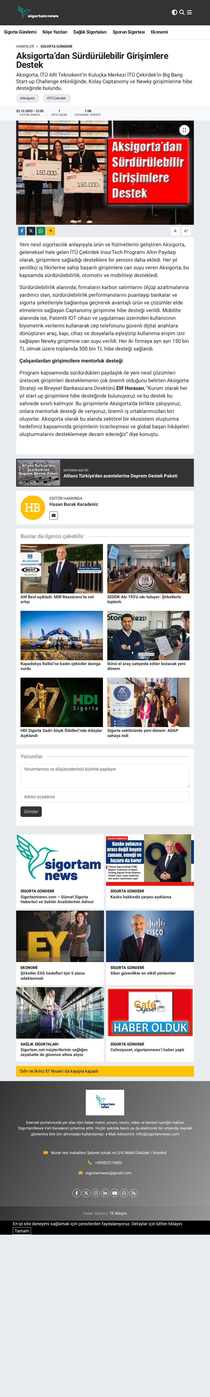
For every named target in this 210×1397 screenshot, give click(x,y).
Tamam (22, 1230)
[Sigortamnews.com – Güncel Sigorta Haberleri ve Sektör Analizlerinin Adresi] (60, 860)
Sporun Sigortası (129, 32)
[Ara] (182, 12)
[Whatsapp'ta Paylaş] (40, 231)
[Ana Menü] (189, 12)
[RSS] (133, 1193)
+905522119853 (108, 1162)
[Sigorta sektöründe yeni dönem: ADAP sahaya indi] (148, 702)
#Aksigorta (27, 98)
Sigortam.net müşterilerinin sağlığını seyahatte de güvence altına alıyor (54, 1052)
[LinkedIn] (105, 1193)
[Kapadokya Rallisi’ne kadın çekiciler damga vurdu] (61, 635)
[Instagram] (95, 1193)
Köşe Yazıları (55, 32)
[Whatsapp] (124, 1193)
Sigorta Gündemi (20, 32)
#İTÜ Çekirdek (56, 98)
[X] (86, 1193)
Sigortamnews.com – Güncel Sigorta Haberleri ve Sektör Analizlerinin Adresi (56, 899)
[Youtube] (114, 1193)
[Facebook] (76, 1193)
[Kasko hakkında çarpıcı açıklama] (150, 860)
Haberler (25, 46)
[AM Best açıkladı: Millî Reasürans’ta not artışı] (61, 568)
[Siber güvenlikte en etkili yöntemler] (150, 936)
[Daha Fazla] (50, 231)
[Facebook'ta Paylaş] (21, 231)
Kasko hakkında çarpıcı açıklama (140, 896)
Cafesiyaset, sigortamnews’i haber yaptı (147, 1049)
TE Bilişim (118, 1213)
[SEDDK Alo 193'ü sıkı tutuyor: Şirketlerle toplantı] (148, 568)
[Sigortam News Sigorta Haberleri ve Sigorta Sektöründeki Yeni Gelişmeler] (38, 12)
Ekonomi (159, 32)
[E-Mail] (53, 515)
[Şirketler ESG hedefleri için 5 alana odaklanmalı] (60, 936)
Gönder (31, 811)
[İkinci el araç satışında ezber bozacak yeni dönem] (148, 635)
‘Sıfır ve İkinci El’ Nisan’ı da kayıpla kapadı (58, 1071)
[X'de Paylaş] (31, 231)
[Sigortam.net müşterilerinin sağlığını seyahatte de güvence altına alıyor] (60, 1013)
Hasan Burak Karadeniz (73, 504)
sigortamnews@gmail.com (108, 1173)
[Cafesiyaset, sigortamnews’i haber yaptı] (150, 1013)
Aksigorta (173, 244)
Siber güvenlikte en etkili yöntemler (143, 973)
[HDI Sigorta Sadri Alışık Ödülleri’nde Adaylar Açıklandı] (61, 702)
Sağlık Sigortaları (90, 32)
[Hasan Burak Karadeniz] (32, 507)
